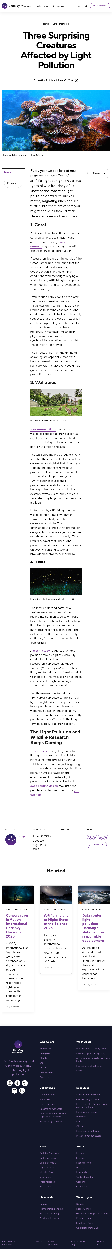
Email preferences (49, 1218)
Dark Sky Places (48, 1158)
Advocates (45, 1048)
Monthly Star (46, 1172)
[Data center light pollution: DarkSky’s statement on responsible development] (94, 895)
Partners (44, 1077)
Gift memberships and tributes (93, 1213)
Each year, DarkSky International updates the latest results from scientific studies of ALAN (56, 948)
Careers (80, 1181)
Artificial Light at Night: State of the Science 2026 (56, 921)
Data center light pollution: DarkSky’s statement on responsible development (93, 928)
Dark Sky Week (48, 1162)
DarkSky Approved (50, 1153)
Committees (46, 1072)
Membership (47, 1197)
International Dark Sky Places (91, 1048)
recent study (41, 651)
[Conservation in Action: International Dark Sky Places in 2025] (18, 895)
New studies (38, 751)
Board (43, 1067)
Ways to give (84, 1197)
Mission (80, 1153)
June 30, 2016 (59, 80)
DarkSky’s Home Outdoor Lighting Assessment (53, 1115)
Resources (82, 1088)
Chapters (44, 1058)
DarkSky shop (83, 1208)
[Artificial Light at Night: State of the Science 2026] (56, 895)
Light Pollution (61, 23)
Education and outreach (89, 1066)
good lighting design (44, 786)
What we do (42, 6)
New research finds (43, 429)
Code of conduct (85, 1177)
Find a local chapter (50, 1104)
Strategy (80, 1158)
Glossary (80, 1126)
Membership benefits (51, 1208)
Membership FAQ (49, 1213)
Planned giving (84, 1218)
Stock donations (84, 1223)
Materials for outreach (88, 1131)
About (80, 1146)
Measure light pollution (52, 1121)
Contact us (82, 1186)
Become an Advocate (51, 1108)
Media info (45, 1186)
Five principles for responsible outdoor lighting (92, 1106)
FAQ (78, 1121)
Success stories (84, 1162)
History (80, 1167)
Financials (81, 1172)
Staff (40, 80)
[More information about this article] (75, 80)
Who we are (26, 6)
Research (81, 1116)
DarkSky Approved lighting (90, 1053)
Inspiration (45, 1177)
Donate (80, 1204)
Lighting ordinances (86, 1112)
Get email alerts (48, 1094)
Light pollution (47, 1167)
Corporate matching (87, 1227)
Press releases (47, 1181)
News (46, 23)
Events (80, 1070)
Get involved (58, 6)
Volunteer (45, 1099)
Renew (43, 1204)
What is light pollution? (88, 1094)
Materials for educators (88, 1135)
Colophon (37, 1241)
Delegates (45, 1053)
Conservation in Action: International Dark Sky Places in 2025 (17, 926)
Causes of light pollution (89, 1099)
